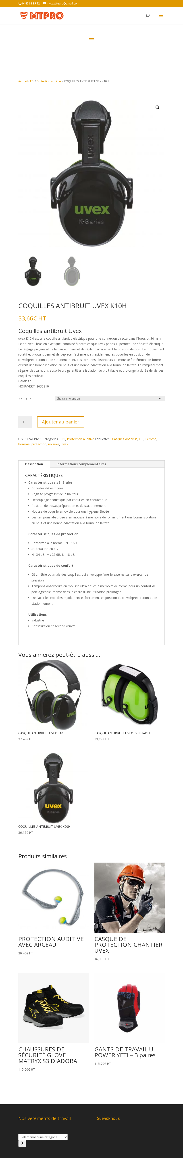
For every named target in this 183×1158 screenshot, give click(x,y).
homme (24, 444)
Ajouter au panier (60, 422)
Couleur (25, 399)
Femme (150, 439)
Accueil (23, 81)
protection (38, 444)
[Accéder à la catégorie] (22, 1143)
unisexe (53, 444)
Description (34, 464)
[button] (158, 107)
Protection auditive (49, 81)
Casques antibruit (124, 439)
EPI (32, 81)
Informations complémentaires (81, 464)
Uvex (64, 444)
